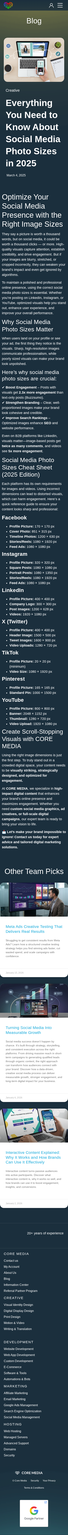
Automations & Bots (17, 1379)
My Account (11, 1266)
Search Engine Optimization (22, 1411)
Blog (7, 1278)
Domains (10, 1449)
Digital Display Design (19, 1310)
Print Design (12, 1316)
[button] (60, 5)
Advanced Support (16, 1443)
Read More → (14, 963)
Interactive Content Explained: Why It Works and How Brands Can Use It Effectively (33, 1157)
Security (9, 1455)
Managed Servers (16, 1437)
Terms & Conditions (34, 1488)
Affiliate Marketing (16, 1393)
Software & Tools (15, 1373)
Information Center (16, 1284)
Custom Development (18, 1361)
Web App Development (19, 1355)
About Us (10, 1272)
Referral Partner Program (20, 1290)
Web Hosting (12, 1431)
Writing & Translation (18, 1329)
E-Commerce (13, 1367)
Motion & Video (14, 1323)
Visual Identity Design (18, 1304)
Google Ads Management (21, 1405)
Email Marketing (15, 1399)
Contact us (23, 837)
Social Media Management (22, 1417)
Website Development (18, 1349)
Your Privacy (49, 1480)
